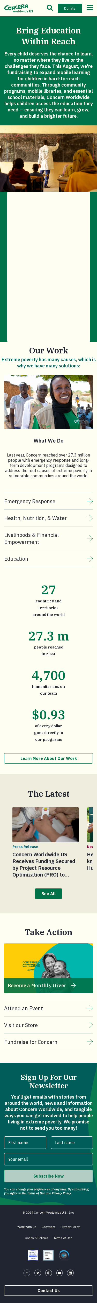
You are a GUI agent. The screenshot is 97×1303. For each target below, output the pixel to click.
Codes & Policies (36, 1238)
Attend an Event (23, 1008)
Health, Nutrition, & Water (35, 518)
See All (48, 893)
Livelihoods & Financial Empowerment (31, 538)
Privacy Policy (70, 1227)
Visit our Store (21, 1025)
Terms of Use (63, 1238)
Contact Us (49, 1290)
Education (16, 558)
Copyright (48, 1227)
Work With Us (26, 1227)
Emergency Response (29, 501)
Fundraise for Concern (30, 1041)
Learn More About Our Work (48, 758)
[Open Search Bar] (50, 8)
